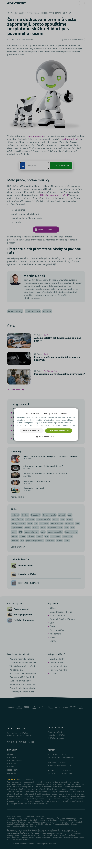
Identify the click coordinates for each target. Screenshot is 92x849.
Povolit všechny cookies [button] (59, 430)
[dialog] (46, 424)
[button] (46, 437)
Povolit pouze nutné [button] (31, 430)
